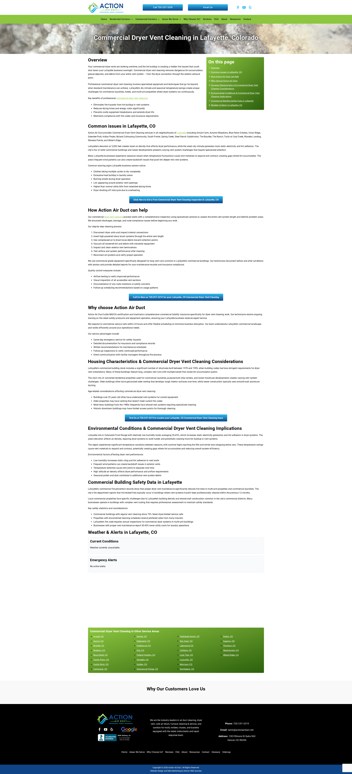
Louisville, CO (186, 659)
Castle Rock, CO (100, 664)
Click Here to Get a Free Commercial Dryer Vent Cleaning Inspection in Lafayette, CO (175, 199)
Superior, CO (229, 641)
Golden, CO (142, 664)
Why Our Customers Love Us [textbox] (176, 688)
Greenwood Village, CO (147, 669)
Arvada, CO (98, 636)
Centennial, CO (100, 669)
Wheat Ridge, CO (231, 655)
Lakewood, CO (186, 645)
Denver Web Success (193, 771)
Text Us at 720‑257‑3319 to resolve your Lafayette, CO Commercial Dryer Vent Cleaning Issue (176, 418)
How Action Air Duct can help (225, 76)
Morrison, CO (186, 664)
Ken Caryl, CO (186, 641)
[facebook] (238, 7)
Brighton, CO (99, 650)
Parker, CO (228, 636)
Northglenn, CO (187, 669)
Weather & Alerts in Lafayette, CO (226, 105)
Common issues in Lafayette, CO (226, 72)
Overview (215, 68)
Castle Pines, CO (101, 659)
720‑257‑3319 (241, 723)
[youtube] (244, 7)
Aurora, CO (98, 641)
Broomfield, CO (100, 655)
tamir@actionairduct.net (241, 729)
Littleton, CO (186, 650)
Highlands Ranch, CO (189, 636)
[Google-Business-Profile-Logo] (129, 727)
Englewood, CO (144, 645)
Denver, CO (142, 636)
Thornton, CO (229, 645)
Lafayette (181, 132)
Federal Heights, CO (146, 655)
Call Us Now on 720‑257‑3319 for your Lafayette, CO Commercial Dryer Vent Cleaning (176, 297)
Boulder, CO (98, 645)
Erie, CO (140, 650)
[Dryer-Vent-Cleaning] (115, 714)
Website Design (156, 771)
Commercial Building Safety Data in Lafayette (232, 101)
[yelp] (250, 7)
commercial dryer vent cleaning (131, 98)
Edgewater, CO (143, 641)
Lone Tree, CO (186, 655)
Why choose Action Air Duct (224, 81)
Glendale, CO (143, 659)
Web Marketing (174, 771)
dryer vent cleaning (113, 217)
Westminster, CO (231, 650)
